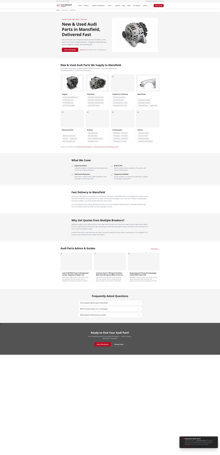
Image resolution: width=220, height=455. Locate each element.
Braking (90, 130)
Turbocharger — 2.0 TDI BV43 (120, 138)
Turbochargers (117, 130)
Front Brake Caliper (92, 133)
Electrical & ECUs (67, 130)
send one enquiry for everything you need (106, 147)
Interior (140, 130)
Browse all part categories (84, 147)
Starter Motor (73, 138)
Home (80, 5)
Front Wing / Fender (143, 105)
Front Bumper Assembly (144, 100)
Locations (117, 5)
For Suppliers (137, 5)
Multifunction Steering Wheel (145, 141)
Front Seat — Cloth (142, 136)
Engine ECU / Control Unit (69, 136)
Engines (64, 94)
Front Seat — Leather (143, 133)
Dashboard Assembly (143, 138)
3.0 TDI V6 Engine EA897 (69, 105)
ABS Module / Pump (93, 141)
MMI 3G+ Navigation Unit (69, 141)
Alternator (65, 138)
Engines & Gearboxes (98, 5)
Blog (123, 5)
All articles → (155, 249)
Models (86, 5)
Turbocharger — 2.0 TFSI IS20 (120, 136)
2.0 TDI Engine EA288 (68, 103)
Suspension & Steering (120, 94)
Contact (145, 5)
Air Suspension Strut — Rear (120, 105)
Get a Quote (158, 5)
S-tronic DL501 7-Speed (93, 105)
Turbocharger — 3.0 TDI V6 (119, 141)
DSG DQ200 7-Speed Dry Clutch (95, 97)
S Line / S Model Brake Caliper (95, 138)
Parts (109, 5)
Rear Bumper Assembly (144, 103)
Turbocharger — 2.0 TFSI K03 (120, 133)
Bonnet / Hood (153, 105)
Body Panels (142, 94)
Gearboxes (90, 94)
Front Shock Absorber (118, 100)
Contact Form (119, 344)
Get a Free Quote (70, 50)
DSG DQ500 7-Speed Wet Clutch (95, 103)
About (129, 5)
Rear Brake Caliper (92, 136)
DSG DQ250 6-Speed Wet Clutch (95, 100)
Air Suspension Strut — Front (120, 103)
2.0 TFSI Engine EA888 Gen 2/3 (70, 97)
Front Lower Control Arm (119, 97)
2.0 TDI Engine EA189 (68, 100)
